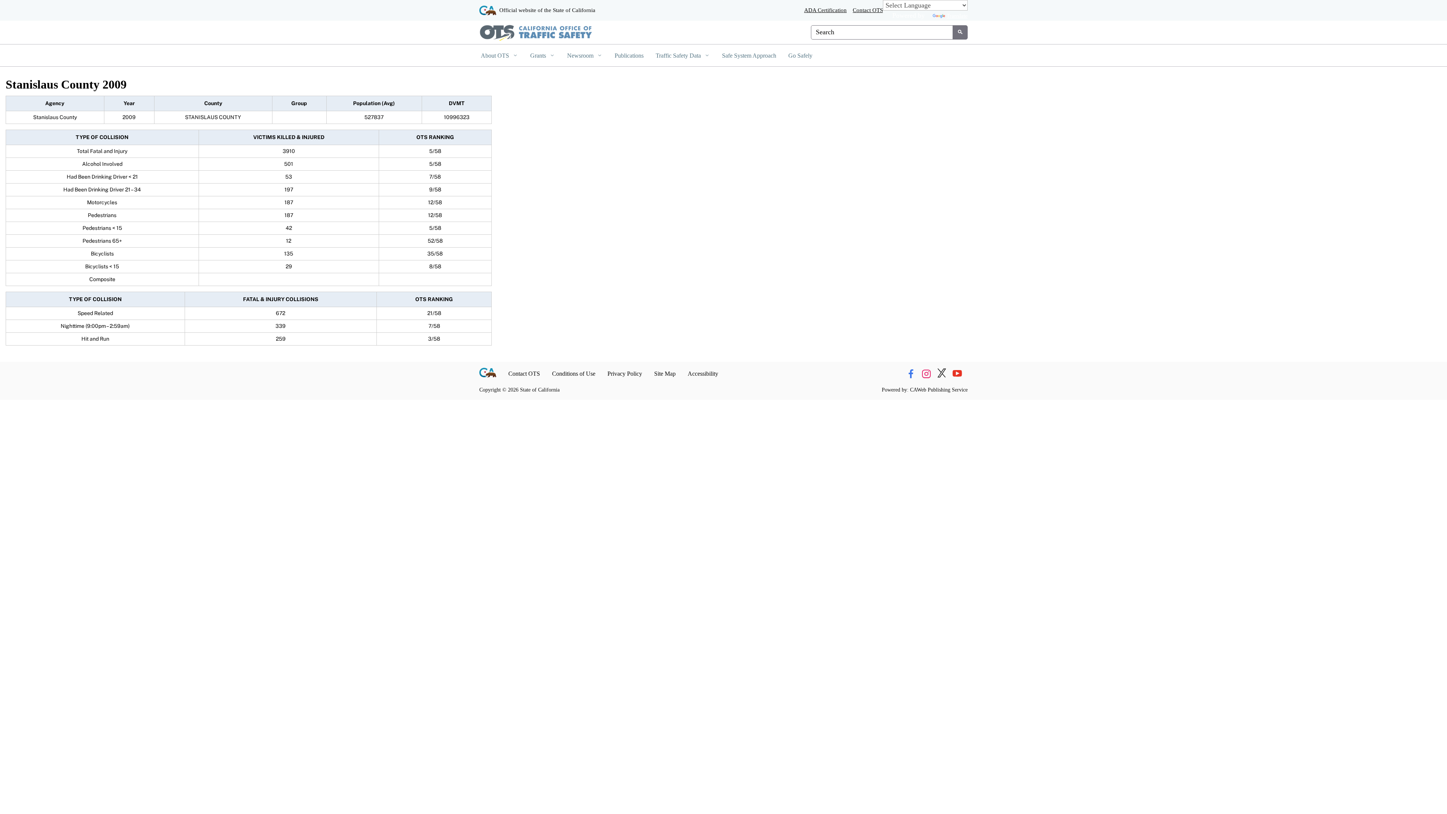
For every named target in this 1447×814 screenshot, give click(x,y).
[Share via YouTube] (957, 373)
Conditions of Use (573, 373)
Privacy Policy (624, 373)
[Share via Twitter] (942, 373)
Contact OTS (868, 10)
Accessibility (703, 373)
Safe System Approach (749, 55)
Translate (957, 15)
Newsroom (581, 55)
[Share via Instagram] (926, 373)
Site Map (665, 373)
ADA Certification (825, 10)
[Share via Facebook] (911, 373)
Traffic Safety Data (679, 55)
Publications (629, 55)
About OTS (496, 55)
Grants (539, 55)
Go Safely (800, 55)
